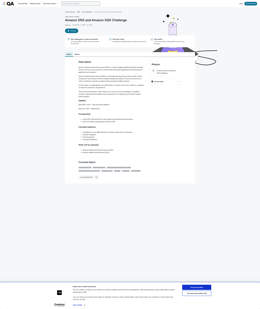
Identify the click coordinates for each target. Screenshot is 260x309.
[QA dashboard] (8, 3)
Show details (77, 305)
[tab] (69, 54)
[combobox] (80, 3)
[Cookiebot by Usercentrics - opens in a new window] (59, 305)
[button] (22, 3)
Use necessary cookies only (197, 293)
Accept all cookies (196, 287)
